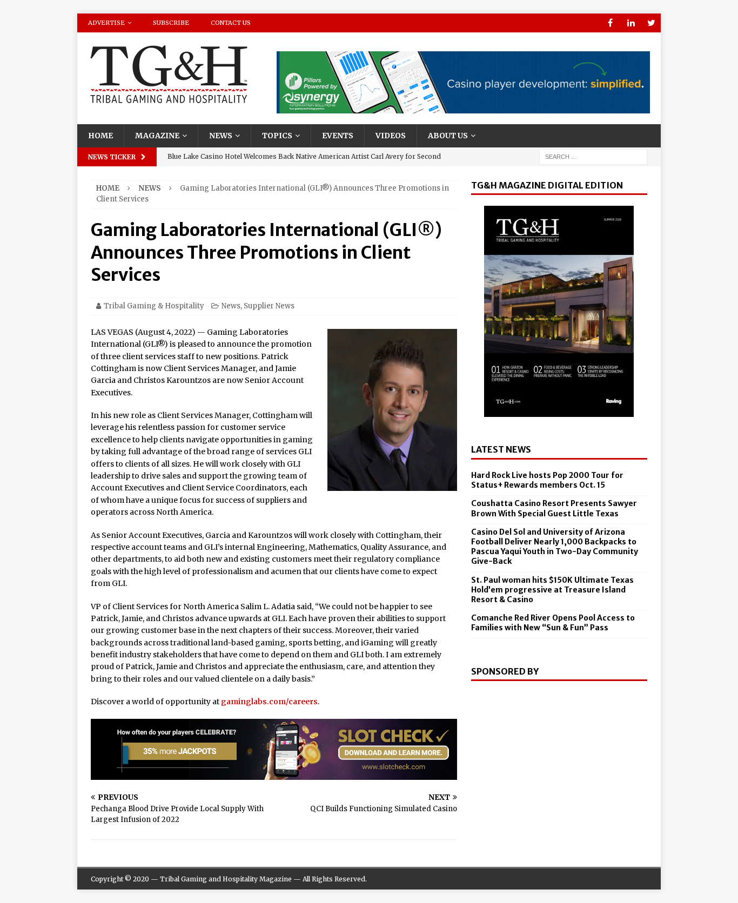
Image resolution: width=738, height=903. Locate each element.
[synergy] (463, 107)
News (220, 135)
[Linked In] (630, 23)
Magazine (157, 135)
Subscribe (171, 22)
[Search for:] (593, 156)
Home (100, 135)
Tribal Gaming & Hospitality (154, 306)
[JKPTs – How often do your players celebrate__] (274, 773)
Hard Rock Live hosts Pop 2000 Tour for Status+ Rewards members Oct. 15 (547, 480)
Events (337, 135)
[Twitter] (651, 23)
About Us (448, 135)
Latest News (501, 449)
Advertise (106, 22)
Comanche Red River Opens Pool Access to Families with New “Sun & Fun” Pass (553, 622)
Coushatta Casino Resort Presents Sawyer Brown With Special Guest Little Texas (554, 508)
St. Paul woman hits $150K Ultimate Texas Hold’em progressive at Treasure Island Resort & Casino (552, 589)
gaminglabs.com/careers (269, 701)
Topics (277, 135)
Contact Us (231, 22)
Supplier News (269, 306)
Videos (390, 135)
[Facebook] (610, 23)
